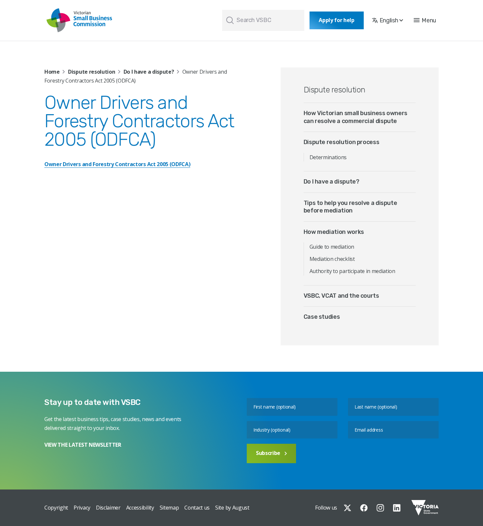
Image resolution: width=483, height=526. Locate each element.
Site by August (232, 507)
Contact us (197, 507)
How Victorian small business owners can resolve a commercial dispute (355, 117)
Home (52, 71)
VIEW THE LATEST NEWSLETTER (82, 444)
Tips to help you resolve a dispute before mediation (350, 206)
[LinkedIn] (397, 508)
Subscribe (268, 453)
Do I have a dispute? (149, 71)
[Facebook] (364, 508)
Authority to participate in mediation (352, 271)
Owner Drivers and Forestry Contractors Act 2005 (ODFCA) (117, 164)
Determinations (328, 157)
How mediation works (334, 232)
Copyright (56, 507)
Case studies (322, 316)
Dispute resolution (91, 71)
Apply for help (337, 20)
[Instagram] (380, 508)
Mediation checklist (332, 259)
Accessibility (140, 507)
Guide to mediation (332, 246)
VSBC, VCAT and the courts (341, 295)
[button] (425, 20)
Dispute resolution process (342, 142)
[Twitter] (347, 508)
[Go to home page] (79, 20)
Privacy (82, 507)
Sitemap (169, 507)
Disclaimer (108, 507)
